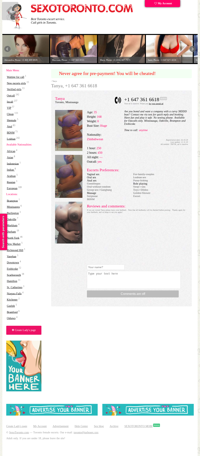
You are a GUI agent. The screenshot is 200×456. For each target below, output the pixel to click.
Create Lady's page (25, 330)
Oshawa (11, 318)
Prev (7, 49)
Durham (11, 231)
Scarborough (14, 274)
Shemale (11, 120)
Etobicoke (12, 268)
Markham (12, 225)
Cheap (10, 114)
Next (192, 49)
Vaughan (11, 256)
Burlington (13, 213)
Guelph (11, 305)
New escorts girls (16, 83)
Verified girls (14, 89)
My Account (164, 3)
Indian (11, 169)
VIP (9, 107)
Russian (11, 182)
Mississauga (13, 206)
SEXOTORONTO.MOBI (138, 426)
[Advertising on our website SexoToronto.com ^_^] (52, 414)
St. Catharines (14, 287)
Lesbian (11, 138)
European (12, 188)
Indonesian (13, 163)
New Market (14, 244)
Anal (9, 126)
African (11, 151)
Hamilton (12, 281)
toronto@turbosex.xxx (86, 432)
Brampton (12, 200)
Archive (114, 426)
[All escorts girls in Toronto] (82, 11)
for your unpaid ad (156, 104)
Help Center (81, 426)
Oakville (11, 219)
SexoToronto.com (19, 432)
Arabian (11, 176)
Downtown (13, 262)
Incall (10, 101)
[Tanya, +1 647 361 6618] (68, 150)
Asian (10, 157)
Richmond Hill (15, 250)
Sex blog (99, 426)
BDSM (10, 132)
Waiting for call (15, 77)
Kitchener (12, 299)
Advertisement (61, 426)
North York (13, 237)
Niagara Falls (14, 293)
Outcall (11, 95)
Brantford (12, 312)
